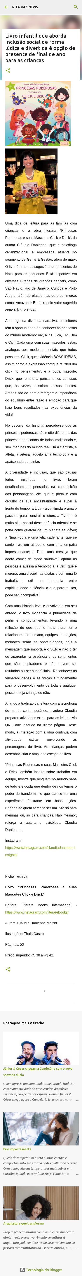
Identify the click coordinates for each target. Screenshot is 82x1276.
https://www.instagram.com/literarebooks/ (36, 912)
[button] (7, 71)
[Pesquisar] (76, 7)
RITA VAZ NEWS (25, 7)
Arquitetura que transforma (23, 1223)
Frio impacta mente (17, 1149)
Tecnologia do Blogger (43, 1270)
